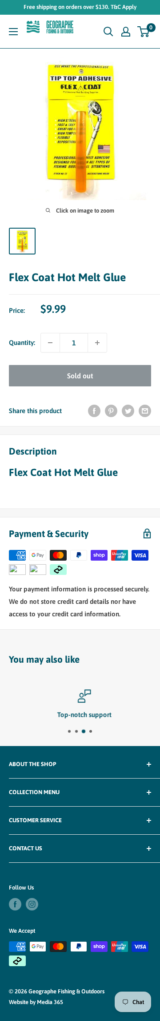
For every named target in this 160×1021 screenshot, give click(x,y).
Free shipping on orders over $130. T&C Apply (80, 7)
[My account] (125, 32)
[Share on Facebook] (94, 410)
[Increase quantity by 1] (97, 342)
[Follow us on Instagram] (32, 904)
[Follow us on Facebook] (15, 904)
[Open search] (108, 32)
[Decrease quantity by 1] (50, 342)
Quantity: (22, 342)
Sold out (80, 376)
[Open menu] (13, 31)
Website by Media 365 (36, 1002)
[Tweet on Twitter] (128, 410)
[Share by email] (145, 410)
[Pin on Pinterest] (111, 410)
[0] (143, 31)
